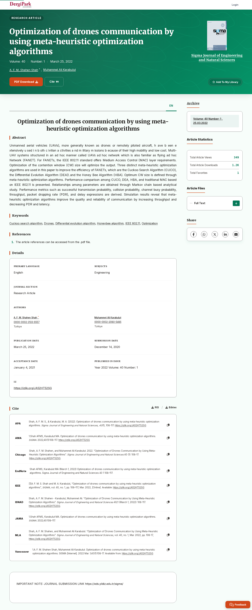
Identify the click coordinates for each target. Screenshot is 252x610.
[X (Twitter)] (215, 234)
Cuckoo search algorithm (25, 223)
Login (235, 4)
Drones (49, 223)
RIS (157, 407)
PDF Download (24, 81)
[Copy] (168, 425)
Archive (193, 103)
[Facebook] (193, 234)
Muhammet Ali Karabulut (59, 69)
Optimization (150, 223)
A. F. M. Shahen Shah (23, 70)
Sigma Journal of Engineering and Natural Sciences (217, 57)
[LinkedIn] (225, 234)
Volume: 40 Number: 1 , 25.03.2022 (208, 121)
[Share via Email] (236, 234)
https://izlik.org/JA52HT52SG (33, 388)
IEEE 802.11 (132, 223)
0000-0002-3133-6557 (27, 322)
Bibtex (173, 407)
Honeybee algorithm (110, 223)
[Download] (236, 203)
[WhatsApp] (204, 234)
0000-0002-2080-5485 (107, 322)
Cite (52, 81)
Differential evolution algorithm (75, 223)
